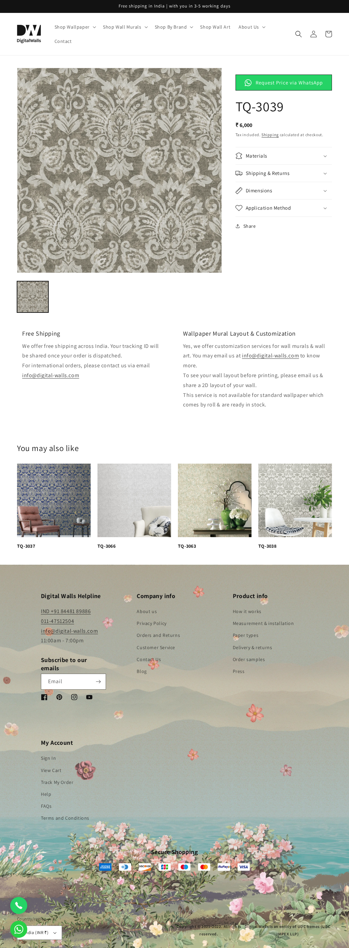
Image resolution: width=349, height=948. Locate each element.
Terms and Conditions (65, 818)
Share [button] (249, 226)
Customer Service (156, 647)
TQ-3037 (26, 546)
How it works (247, 611)
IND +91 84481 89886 (66, 611)
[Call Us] (18, 905)
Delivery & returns (252, 647)
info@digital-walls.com (50, 375)
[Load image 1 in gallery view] (32, 296)
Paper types (246, 635)
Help (46, 794)
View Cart (51, 770)
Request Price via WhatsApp (289, 82)
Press (239, 671)
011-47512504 (57, 621)
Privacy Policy (151, 623)
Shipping (270, 134)
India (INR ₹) (36, 932)
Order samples (249, 659)
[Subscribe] (98, 682)
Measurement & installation (263, 623)
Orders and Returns (158, 635)
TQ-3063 (187, 546)
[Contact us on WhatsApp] (18, 929)
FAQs (46, 806)
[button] (74, 27)
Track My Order (57, 782)
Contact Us (149, 659)
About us (147, 611)
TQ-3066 (106, 546)
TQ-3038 (267, 546)
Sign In (48, 758)
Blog (142, 671)
